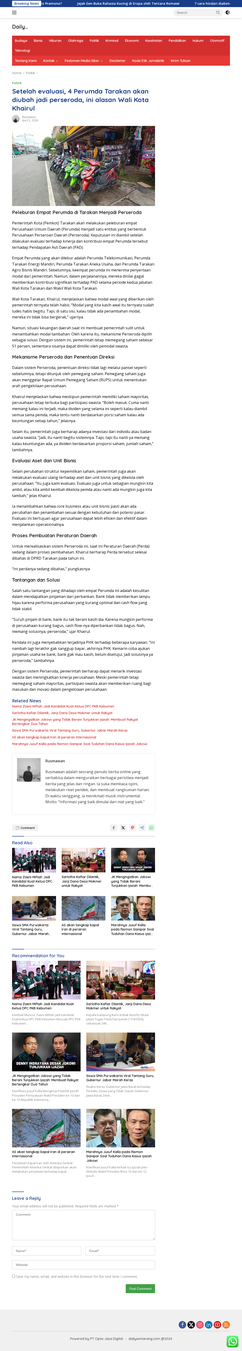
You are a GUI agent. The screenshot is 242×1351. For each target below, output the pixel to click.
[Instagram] (200, 1325)
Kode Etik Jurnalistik (148, 61)
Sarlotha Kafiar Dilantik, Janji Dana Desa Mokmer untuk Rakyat (62, 713)
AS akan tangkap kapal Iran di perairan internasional (54, 737)
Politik (94, 41)
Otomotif (217, 41)
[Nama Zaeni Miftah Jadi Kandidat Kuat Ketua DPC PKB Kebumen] (34, 860)
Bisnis (38, 41)
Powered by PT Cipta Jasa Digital (96, 1339)
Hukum (198, 41)
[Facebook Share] (113, 827)
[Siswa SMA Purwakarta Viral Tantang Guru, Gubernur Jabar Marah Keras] (34, 908)
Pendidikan (177, 41)
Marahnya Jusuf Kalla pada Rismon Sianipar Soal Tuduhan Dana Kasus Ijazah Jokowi (79, 744)
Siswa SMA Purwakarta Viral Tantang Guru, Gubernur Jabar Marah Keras (70, 730)
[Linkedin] (208, 1325)
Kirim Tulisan (180, 61)
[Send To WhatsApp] (151, 827)
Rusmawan (29, 117)
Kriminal (112, 41)
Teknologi (22, 50)
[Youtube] (217, 1325)
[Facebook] (182, 1325)
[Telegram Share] (142, 827)
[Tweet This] (123, 827)
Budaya (21, 41)
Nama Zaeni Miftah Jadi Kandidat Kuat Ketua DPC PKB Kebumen (63, 706)
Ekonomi (132, 41)
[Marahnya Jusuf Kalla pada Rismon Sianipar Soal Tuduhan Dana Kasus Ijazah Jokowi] (133, 908)
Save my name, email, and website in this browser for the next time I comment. (77, 1276)
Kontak (49, 61)
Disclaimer (117, 61)
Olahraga (75, 41)
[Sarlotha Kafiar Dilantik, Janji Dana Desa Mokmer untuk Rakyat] (84, 860)
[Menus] (15, 13)
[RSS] (226, 1325)
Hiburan (55, 41)
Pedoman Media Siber (82, 61)
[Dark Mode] (227, 13)
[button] (218, 12)
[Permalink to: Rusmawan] (16, 118)
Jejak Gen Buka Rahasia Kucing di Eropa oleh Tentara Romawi (99, 3)
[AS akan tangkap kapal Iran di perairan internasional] (84, 908)
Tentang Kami (26, 61)
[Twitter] (191, 1325)
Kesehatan (153, 41)
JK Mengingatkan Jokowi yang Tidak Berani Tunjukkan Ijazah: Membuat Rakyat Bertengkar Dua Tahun (75, 721)
